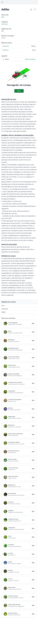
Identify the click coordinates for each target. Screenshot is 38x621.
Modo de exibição (30, 59)
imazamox (6, 50)
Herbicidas (4, 24)
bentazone (6, 46)
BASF (2, 17)
